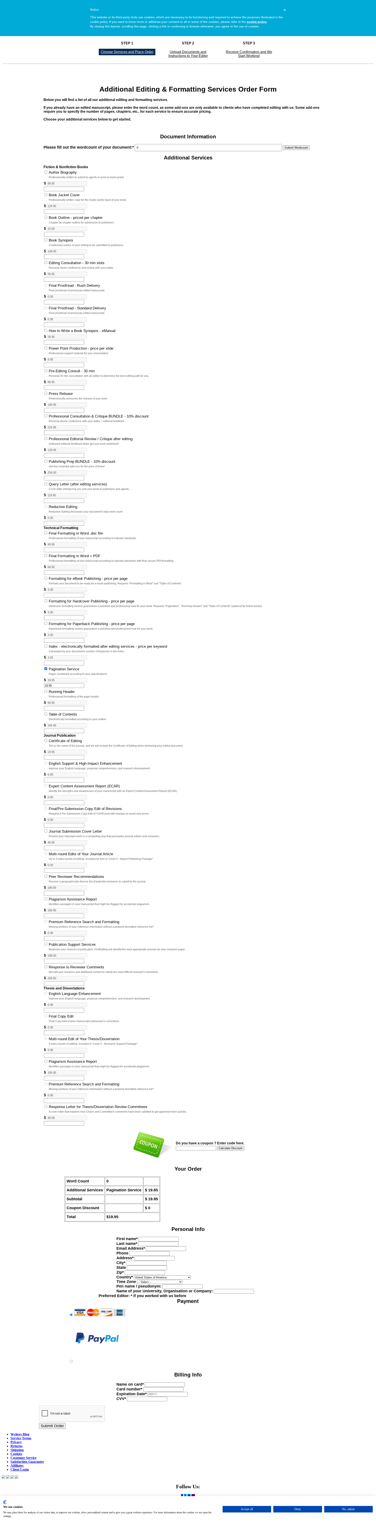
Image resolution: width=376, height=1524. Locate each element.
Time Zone (126, 1281)
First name (127, 1239)
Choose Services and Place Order (127, 52)
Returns (16, 1446)
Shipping (17, 1450)
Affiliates (17, 1465)
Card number (129, 1389)
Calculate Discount (230, 1148)
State (121, 1267)
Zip (120, 1272)
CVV (121, 1399)
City (120, 1263)
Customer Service (23, 1458)
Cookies (16, 1454)
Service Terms (20, 1438)
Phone (122, 1253)
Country (124, 1277)
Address (125, 1258)
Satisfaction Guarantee (27, 1462)
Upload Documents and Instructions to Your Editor (188, 54)
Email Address (130, 1248)
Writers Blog (19, 1434)
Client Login (19, 1469)
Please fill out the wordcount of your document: (89, 147)
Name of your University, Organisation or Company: (164, 1291)
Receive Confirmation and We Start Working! (249, 54)
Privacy (16, 1442)
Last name (126, 1243)
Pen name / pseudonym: (138, 1286)
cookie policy (257, 21)
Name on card (130, 1384)
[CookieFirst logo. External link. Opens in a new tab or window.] (5, 1502)
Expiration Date (131, 1394)
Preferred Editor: (142, 1296)
